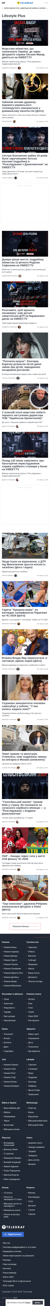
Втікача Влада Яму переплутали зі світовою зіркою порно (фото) (24, 659)
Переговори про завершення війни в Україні (25, 8)
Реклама (7, 1260)
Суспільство (32, 942)
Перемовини (9, 1117)
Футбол (31, 999)
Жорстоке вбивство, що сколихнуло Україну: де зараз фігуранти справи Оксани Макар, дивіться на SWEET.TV (23, 53)
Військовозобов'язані (37, 1121)
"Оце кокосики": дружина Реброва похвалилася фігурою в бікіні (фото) (24, 906)
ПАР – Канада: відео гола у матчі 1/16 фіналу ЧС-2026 (23, 857)
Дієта (30, 1043)
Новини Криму (10, 981)
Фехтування (33, 1020)
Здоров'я (30, 1029)
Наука (5, 1029)
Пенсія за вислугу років (12, 1215)
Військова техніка (12, 1129)
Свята (29, 1138)
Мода (30, 1073)
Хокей (31, 1012)
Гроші (6, 999)
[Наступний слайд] (47, 8)
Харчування (33, 1038)
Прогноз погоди (35, 981)
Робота (31, 952)
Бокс (30, 1003)
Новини (5, 942)
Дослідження (34, 1051)
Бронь (31, 1112)
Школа (31, 969)
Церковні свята (35, 1143)
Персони (6, 1138)
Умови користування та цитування (18, 1256)
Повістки (32, 1108)
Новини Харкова (11, 952)
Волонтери (9, 1125)
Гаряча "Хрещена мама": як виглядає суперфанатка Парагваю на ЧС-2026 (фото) (24, 612)
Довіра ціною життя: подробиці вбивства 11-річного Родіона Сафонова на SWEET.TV (23, 262)
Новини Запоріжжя (12, 969)
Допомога (32, 977)
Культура (32, 1082)
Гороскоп (32, 1065)
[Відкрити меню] (4, 3)
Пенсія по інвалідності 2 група (13, 1198)
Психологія (33, 1047)
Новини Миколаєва (12, 986)
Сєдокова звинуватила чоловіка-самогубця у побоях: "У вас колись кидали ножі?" (24, 706)
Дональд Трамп (11, 1149)
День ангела (33, 1160)
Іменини (32, 1164)
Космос (7, 1038)
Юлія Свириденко (12, 1179)
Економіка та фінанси (12, 994)
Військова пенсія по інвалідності (13, 1205)
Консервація (34, 1197)
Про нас (6, 1243)
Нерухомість (9, 1008)
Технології (8, 1034)
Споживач (33, 1069)
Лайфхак (32, 1086)
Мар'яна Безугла (11, 1175)
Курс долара (9, 1016)
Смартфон (8, 1051)
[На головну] (25, 3)
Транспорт (8, 1003)
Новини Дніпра (10, 956)
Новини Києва (10, 947)
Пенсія (5, 1188)
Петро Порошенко (12, 1171)
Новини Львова (11, 964)
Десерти (32, 1206)
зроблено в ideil (10, 1298)
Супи (30, 1201)
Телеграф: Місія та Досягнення (17, 1281)
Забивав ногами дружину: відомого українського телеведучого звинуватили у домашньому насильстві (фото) (23, 106)
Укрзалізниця (10, 1020)
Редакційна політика (12, 1251)
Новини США (10, 1069)
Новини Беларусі (11, 1086)
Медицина (33, 964)
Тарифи (7, 1012)
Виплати (32, 956)
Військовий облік (35, 1125)
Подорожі (32, 1077)
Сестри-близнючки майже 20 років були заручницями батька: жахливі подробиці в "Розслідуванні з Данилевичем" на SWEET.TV (25, 161)
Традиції (32, 1151)
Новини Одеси (10, 960)
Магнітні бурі (34, 1090)
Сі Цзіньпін (9, 1154)
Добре (37, 1303)
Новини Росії (9, 1073)
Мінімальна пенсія (12, 1210)
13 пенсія (8, 1193)
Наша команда (9, 1273)
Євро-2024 (33, 1016)
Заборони (32, 1156)
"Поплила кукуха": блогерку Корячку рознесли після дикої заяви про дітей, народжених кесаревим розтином (21, 366)
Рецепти (30, 1188)
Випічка (31, 1193)
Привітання (33, 1094)
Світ (4, 1059)
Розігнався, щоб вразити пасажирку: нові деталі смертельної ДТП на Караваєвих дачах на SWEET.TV (23, 314)
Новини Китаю (10, 1082)
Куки (27, 1303)
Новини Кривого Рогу (13, 973)
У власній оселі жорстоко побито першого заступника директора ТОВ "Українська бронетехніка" (24, 415)
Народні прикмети (36, 1147)
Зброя (6, 1121)
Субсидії (32, 960)
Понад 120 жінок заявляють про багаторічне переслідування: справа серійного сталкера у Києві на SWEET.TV (24, 465)
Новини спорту (33, 994)
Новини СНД (9, 1077)
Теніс (30, 1008)
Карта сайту (8, 1277)
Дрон (6, 1047)
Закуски (31, 1214)
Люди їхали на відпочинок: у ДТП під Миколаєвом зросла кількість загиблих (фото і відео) (24, 564)
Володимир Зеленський (9, 1144)
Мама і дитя (33, 1034)
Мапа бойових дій (12, 1108)
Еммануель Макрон (12, 1158)
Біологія (7, 1043)
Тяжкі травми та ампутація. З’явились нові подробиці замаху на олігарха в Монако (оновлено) (24, 756)
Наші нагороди (9, 1264)
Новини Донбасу (11, 977)
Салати (31, 1210)
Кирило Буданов (11, 1166)
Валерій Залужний (12, 1162)
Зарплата (32, 947)
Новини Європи (11, 1065)
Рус (46, 3)
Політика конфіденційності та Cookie (19, 1247)
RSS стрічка (8, 1285)
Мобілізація (32, 1103)
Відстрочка (33, 1117)
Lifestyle (30, 1059)
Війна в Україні (9, 1103)
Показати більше (21, 926)
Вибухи (7, 1112)
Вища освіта (33, 973)
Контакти (7, 1268)
